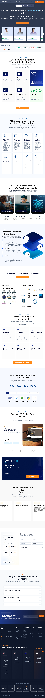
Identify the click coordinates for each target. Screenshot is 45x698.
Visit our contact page (39, 648)
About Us (31, 630)
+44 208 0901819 (6, 672)
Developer (19, 5)
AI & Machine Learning (19, 636)
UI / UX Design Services (19, 639)
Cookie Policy (42, 695)
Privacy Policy (32, 695)
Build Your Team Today (22, 23)
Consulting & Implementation (28, 5)
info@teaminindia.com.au (28, 661)
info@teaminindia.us (17, 662)
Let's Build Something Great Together (22, 362)
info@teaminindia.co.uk (6, 664)
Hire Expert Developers (22, 276)
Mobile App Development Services (18, 634)
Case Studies (40, 632)
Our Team (31, 632)
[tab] (7, 393)
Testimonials (40, 633)
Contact (31, 636)
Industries (31, 633)
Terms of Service (37, 695)
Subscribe (41, 616)
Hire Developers (40, 636)
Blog (38, 630)
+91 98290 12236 (39, 662)
